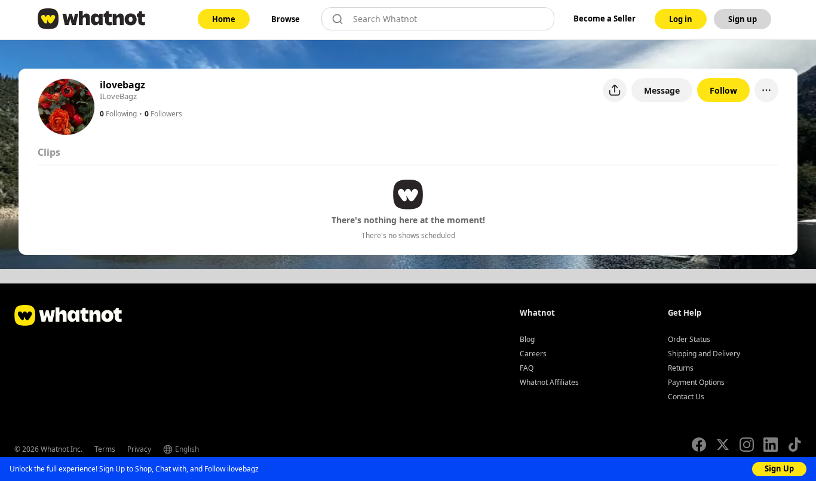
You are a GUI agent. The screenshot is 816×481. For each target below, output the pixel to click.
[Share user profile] (615, 90)
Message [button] (662, 90)
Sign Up (779, 468)
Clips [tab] (49, 152)
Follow (723, 90)
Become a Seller (604, 18)
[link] (224, 19)
